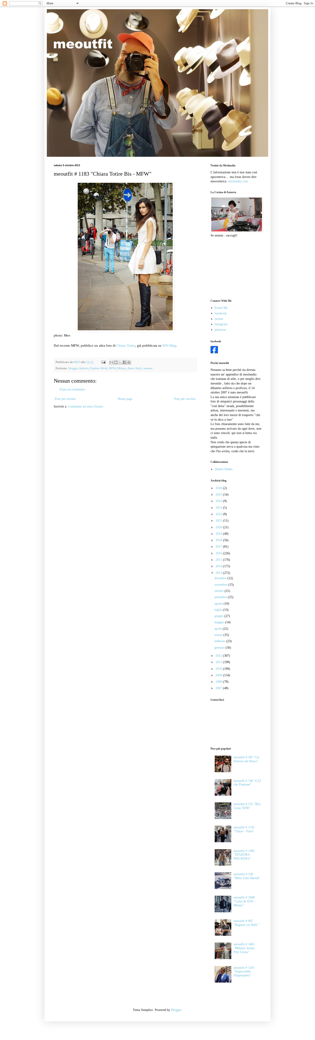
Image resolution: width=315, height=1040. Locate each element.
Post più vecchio (185, 399)
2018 (219, 540)
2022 (219, 514)
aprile (218, 628)
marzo (218, 635)
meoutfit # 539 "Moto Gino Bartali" (247, 876)
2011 (219, 662)
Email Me (221, 308)
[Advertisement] (234, 268)
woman (147, 368)
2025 (219, 494)
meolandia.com (238, 181)
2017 (219, 546)
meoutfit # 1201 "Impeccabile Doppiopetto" (244, 971)
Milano (121, 368)
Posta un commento (72, 389)
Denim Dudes (223, 469)
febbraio (220, 641)
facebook (220, 313)
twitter (219, 319)
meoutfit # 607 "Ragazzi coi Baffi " (247, 923)
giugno (219, 616)
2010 (219, 669)
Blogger (176, 1010)
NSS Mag (169, 345)
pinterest (220, 329)
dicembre (220, 578)
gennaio (220, 647)
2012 (219, 655)
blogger (73, 368)
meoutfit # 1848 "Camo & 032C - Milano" (245, 901)
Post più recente (65, 399)
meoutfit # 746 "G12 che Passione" (247, 782)
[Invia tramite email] (111, 362)
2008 (219, 681)
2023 (219, 507)
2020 (219, 527)
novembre (221, 584)
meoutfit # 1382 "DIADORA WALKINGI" (244, 854)
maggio (219, 622)
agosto (219, 603)
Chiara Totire (125, 345)
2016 (219, 553)
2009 (219, 675)
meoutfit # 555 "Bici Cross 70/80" (247, 806)
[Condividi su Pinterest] (129, 362)
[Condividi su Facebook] (124, 362)
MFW (112, 368)
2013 (219, 573)
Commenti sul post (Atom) (85, 406)
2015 (219, 559)
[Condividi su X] (120, 362)
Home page (125, 399)
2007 (219, 688)
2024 (219, 501)
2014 (219, 566)
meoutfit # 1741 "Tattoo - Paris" (244, 829)
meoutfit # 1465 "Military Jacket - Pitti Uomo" (245, 948)
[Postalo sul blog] (115, 362)
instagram (221, 324)
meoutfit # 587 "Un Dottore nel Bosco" (246, 759)
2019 (219, 533)
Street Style (135, 368)
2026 (219, 488)
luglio (218, 610)
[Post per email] (103, 362)
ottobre (219, 591)
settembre (221, 597)
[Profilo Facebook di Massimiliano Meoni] (214, 352)
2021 (219, 520)
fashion (84, 368)
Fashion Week (98, 368)
